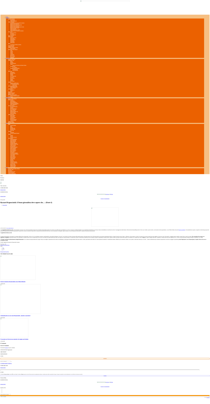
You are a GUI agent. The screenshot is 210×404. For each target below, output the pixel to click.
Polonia (8, 245)
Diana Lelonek (12, 110)
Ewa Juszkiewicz (13, 109)
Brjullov (11, 74)
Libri (7, 167)
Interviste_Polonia (11, 122)
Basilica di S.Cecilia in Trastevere (16, 24)
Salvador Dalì (12, 128)
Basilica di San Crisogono (14, 25)
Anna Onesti (12, 155)
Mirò (11, 126)
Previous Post (2, 251)
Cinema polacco (11, 121)
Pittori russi (10, 71)
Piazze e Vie (10, 31)
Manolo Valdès (12, 164)
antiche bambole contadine (14, 95)
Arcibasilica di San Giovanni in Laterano (17, 22)
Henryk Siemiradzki (13, 102)
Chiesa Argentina (13, 28)
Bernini (11, 136)
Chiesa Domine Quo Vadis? (15, 29)
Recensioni (10, 170)
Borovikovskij (12, 73)
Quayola (11, 159)
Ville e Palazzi (10, 36)
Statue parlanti (12, 48)
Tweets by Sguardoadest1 (105, 198)
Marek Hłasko (12, 115)
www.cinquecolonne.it (10, 228)
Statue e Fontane (11, 35)
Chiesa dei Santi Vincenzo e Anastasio (17, 30)
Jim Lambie (12, 151)
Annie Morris (12, 154)
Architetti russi (12, 66)
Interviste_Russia (11, 93)
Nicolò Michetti (15, 70)
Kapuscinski (12, 116)
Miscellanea (2, 177)
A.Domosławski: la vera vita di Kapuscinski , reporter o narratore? (15, 315)
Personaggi (10, 91)
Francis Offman (13, 156)
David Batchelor (13, 140)
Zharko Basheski (13, 141)
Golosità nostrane (11, 46)
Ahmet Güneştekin (13, 139)
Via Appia (12, 33)
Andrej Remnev (13, 87)
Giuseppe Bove (15, 69)
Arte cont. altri (12, 166)
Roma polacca (8, 97)
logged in (6, 347)
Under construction (3, 185)
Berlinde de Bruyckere (14, 144)
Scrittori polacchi (11, 114)
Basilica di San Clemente (14, 23)
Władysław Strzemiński (14, 103)
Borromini (12, 132)
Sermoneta (12, 57)
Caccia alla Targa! (11, 45)
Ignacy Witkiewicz (13, 104)
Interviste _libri (10, 169)
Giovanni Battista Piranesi (14, 133)
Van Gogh (12, 130)
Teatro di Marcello (13, 20)
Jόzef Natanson (13, 101)
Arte (6, 123)
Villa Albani (12, 38)
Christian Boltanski (13, 143)
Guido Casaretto (13, 145)
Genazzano (12, 54)
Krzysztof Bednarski (13, 106)
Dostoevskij (12, 89)
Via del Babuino (13, 34)
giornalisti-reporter (3, 245)
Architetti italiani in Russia (14, 68)
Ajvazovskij (12, 72)
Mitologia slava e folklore (12, 94)
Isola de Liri (12, 55)
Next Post (7, 251)
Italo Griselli (14, 84)
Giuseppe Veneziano (13, 162)
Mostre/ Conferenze (11, 92)
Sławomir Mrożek (13, 119)
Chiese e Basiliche (11, 21)
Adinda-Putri (12, 158)
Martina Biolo (12, 142)
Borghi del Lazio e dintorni (12, 49)
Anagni (11, 51)
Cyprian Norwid (13, 120)
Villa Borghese (12, 39)
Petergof (11, 62)
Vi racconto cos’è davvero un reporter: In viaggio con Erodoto (14, 339)
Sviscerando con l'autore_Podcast (14, 168)
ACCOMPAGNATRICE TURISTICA (6, 363)
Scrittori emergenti (11, 172)
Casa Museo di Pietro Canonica (15, 44)
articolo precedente (182, 229)
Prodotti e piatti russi (11, 59)
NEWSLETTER (2, 196)
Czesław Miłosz (13, 117)
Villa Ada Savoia (13, 37)
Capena (11, 53)
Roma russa (8, 58)
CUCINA (1, 356)
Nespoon (11, 107)
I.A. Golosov (14, 67)
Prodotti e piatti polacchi (12, 98)
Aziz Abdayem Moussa (14, 153)
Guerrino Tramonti (13, 161)
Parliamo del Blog (3, 377)
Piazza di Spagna (13, 32)
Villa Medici (12, 41)
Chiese (11, 64)
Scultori (9, 134)
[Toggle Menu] (0, 15)
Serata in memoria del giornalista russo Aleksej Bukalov (13, 281)
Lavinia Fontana (13, 125)
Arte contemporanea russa (12, 85)
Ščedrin (11, 79)
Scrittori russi (10, 88)
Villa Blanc (12, 40)
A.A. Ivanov (12, 78)
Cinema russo (10, 96)
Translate (208, 397)
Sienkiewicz (12, 118)
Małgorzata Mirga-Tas (14, 111)
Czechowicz (12, 100)
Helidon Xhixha (13, 165)
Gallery (1, 175)
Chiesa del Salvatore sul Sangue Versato (19, 65)
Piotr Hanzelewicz (13, 108)
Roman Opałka (13, 112)
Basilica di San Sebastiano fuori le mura (17, 26)
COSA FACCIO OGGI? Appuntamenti (6, 349)
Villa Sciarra (12, 42)
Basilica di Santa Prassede (14, 27)
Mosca (11, 61)
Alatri (11, 50)
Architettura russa (11, 60)
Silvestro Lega (12, 129)
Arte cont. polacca (11, 105)
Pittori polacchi (10, 99)
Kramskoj (12, 77)
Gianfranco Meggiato (14, 152)
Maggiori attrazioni (11, 18)
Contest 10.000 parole (12, 173)
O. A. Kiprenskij (13, 76)
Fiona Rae (12, 160)
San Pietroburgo (13, 63)
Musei (9, 43)
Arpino (11, 52)
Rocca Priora (12, 56)
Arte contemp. (10, 138)
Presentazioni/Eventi (11, 171)
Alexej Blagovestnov (14, 86)
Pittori (9, 124)
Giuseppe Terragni (13, 137)
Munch (11, 127)
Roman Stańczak (13, 113)
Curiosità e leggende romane (13, 47)
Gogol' (11, 90)
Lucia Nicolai (12, 163)
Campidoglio (12, 19)
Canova (11, 135)
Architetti (9, 131)
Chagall (11, 75)
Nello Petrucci (12, 157)
